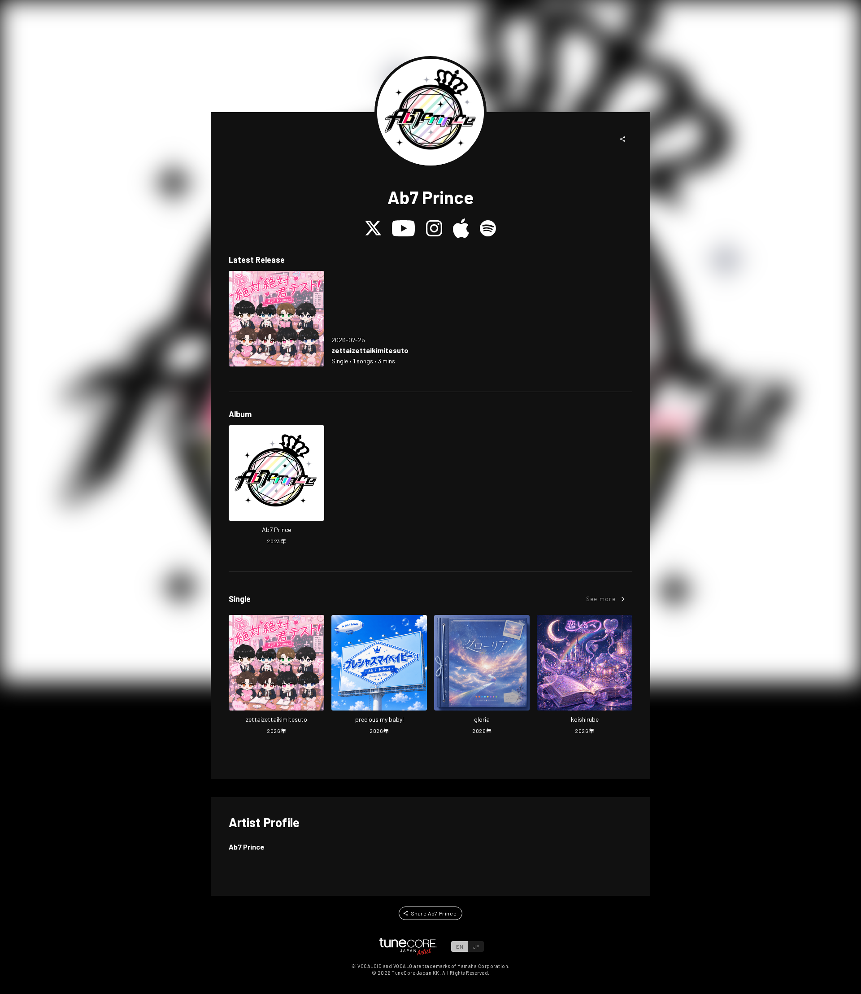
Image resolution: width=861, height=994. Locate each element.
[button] (622, 139)
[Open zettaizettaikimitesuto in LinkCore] (276, 318)
